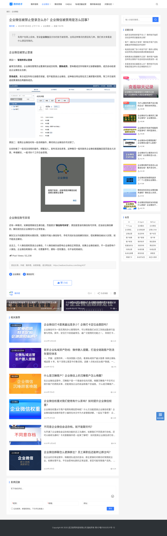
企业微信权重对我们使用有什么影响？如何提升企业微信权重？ (78, 403)
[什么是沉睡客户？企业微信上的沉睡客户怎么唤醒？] (25, 384)
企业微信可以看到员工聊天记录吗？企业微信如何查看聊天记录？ (148, 118)
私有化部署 (129, 253)
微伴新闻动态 (95, 4)
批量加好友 (129, 246)
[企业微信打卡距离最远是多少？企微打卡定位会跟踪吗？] (25, 333)
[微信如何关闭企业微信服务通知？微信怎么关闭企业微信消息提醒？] (129, 193)
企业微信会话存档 (17, 351)
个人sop (129, 226)
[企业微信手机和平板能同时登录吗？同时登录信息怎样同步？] (129, 131)
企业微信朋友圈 (130, 230)
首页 (8, 12)
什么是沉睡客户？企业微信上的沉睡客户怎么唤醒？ (74, 375)
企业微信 (45, 4)
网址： (86, 503)
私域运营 (153, 249)
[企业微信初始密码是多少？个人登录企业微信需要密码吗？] (129, 180)
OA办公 (68, 4)
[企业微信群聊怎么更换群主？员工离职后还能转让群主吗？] (25, 460)
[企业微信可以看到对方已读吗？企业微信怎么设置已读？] (129, 155)
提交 (110, 509)
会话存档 (141, 234)
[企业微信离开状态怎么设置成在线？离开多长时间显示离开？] (129, 168)
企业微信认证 (16, 325)
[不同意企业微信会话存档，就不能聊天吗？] (25, 435)
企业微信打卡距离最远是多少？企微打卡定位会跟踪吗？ (76, 324)
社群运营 (129, 249)
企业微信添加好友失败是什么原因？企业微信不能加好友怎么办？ (148, 204)
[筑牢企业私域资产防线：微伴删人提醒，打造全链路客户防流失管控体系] (25, 358)
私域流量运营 (80, 4)
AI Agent (141, 222)
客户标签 (153, 234)
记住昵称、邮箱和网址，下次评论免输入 (28, 509)
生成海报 (104, 293)
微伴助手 (141, 242)
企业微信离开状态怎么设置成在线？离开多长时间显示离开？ (148, 167)
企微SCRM (153, 230)
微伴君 (12, 26)
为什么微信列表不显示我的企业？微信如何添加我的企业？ (148, 105)
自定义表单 (153, 257)
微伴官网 (34, 4)
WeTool (152, 222)
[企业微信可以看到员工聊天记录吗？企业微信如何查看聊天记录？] (129, 118)
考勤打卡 (129, 257)
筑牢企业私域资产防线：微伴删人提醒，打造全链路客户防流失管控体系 (79, 351)
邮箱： (51, 503)
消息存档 (141, 246)
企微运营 (129, 234)
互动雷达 (141, 226)
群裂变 (152, 253)
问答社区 (108, 4)
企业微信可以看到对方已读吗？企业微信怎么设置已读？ (148, 155)
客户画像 (129, 238)
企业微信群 (15, 453)
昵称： (15, 503)
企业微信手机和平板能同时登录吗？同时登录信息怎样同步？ (148, 130)
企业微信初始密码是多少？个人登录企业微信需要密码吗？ (148, 180)
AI (129, 222)
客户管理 (141, 238)
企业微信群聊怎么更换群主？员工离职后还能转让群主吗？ (78, 452)
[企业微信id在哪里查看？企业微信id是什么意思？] (129, 143)
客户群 (152, 238)
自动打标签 (141, 257)
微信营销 (58, 4)
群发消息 (141, 253)
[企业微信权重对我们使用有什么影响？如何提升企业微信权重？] (25, 409)
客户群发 (129, 242)
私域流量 (141, 249)
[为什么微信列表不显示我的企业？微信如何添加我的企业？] (129, 106)
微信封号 (30, 274)
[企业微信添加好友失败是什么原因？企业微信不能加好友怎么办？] (129, 205)
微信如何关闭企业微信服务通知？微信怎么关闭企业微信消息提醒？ (148, 192)
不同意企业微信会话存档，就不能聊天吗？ (68, 426)
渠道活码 (153, 246)
